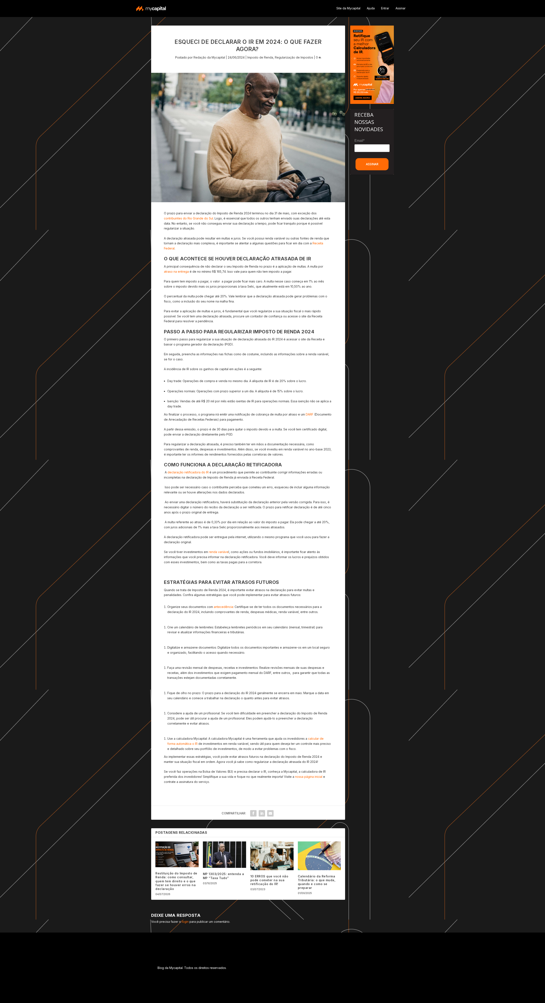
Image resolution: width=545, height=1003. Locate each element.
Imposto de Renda (260, 57)
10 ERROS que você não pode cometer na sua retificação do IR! (269, 880)
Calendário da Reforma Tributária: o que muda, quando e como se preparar (317, 882)
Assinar (401, 8)
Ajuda (371, 8)
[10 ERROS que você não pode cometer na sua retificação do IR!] (272, 855)
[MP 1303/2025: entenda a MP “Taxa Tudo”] (224, 854)
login (185, 921)
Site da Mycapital (348, 8)
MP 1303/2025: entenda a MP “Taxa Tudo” (223, 876)
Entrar (385, 8)
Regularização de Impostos (294, 57)
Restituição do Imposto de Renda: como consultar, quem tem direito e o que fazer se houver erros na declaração (176, 881)
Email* (359, 140)
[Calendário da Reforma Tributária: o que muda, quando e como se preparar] (319, 855)
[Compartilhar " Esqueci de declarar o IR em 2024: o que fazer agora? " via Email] (270, 813)
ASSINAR (372, 164)
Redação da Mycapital (209, 57)
